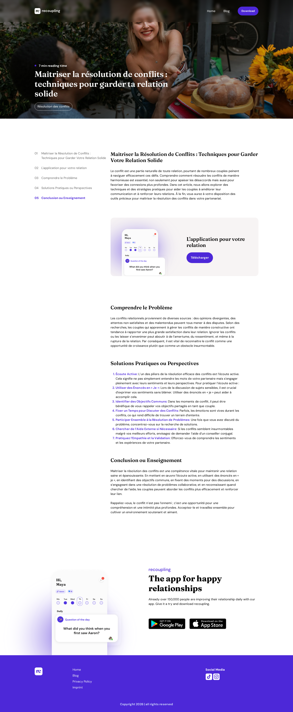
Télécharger (200, 258)
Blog (226, 11)
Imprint (78, 687)
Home (211, 11)
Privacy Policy (82, 681)
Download (248, 11)
